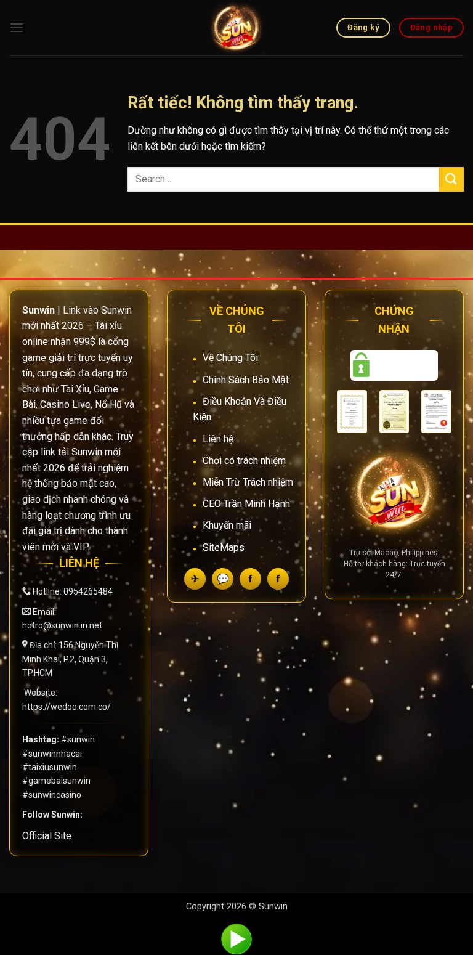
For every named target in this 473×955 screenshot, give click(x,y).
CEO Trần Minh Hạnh (246, 504)
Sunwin (273, 906)
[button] (16, 27)
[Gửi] (451, 179)
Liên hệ (218, 439)
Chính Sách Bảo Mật (246, 380)
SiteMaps (224, 547)
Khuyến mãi (227, 525)
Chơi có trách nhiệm (244, 460)
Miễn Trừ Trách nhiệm (248, 482)
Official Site (46, 836)
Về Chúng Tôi (230, 358)
